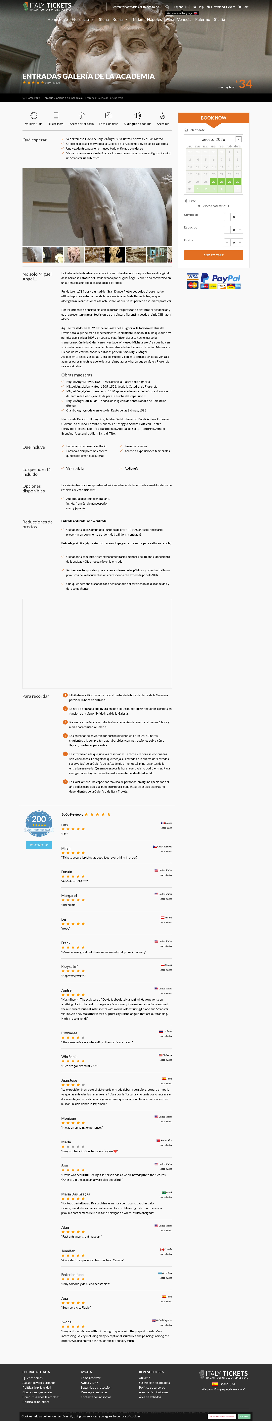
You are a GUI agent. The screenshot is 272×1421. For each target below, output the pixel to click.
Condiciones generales (38, 1392)
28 (221, 181)
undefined (239, 139)
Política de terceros (152, 1387)
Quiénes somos (33, 1378)
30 (237, 181)
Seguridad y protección (96, 1387)
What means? (39, 844)
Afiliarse (144, 1378)
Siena (104, 19)
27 (213, 181)
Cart (245, 7)
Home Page (57, 19)
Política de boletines (36, 1401)
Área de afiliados (150, 1397)
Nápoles (154, 19)
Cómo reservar (91, 1378)
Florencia (81, 19)
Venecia (184, 19)
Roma (118, 19)
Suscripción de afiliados (154, 1382)
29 (229, 181)
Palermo (202, 19)
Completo (191, 215)
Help (200, 7)
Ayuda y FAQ (89, 1382)
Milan (138, 19)
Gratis (188, 240)
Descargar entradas (94, 1392)
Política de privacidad (37, 1387)
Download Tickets (222, 7)
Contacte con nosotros (96, 1397)
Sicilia (219, 19)
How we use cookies (222, 1416)
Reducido (190, 227)
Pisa (169, 19)
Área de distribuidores (153, 1392)
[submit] (213, 255)
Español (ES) (182, 7)
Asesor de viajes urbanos (39, 1382)
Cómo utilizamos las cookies (41, 1397)
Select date (196, 129)
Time (192, 200)
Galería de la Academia (69, 97)
